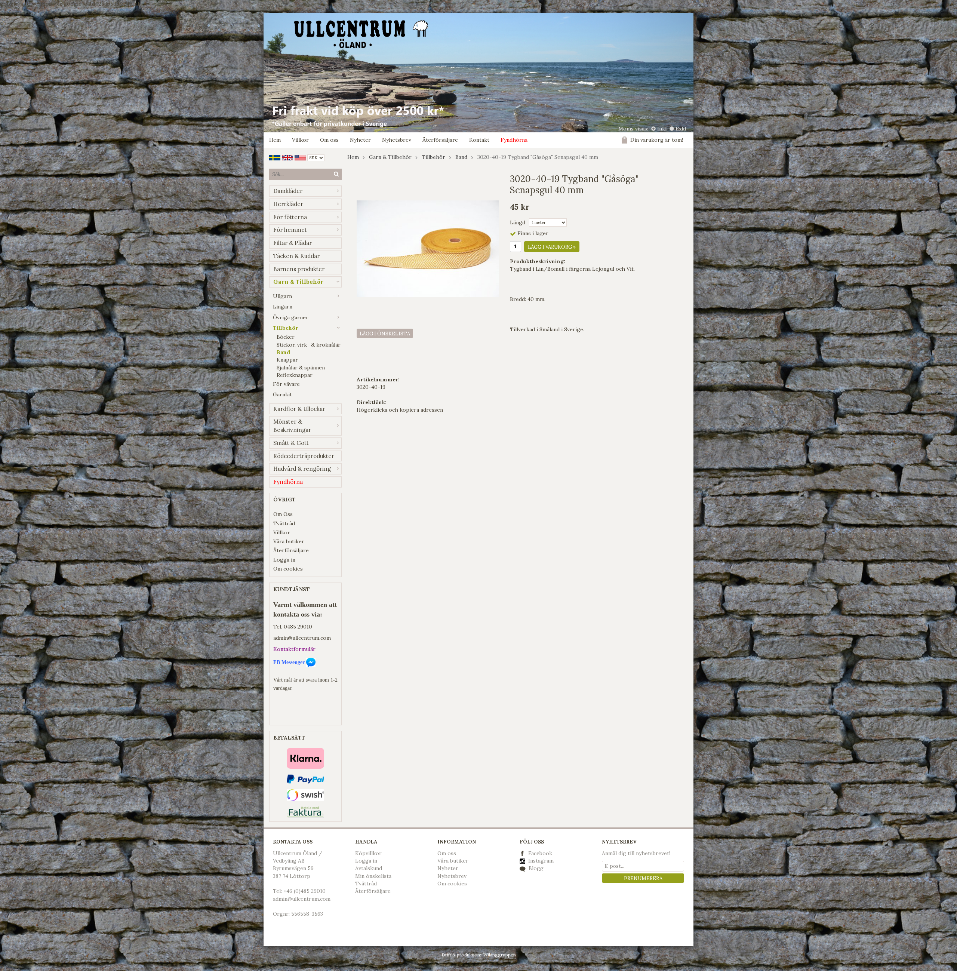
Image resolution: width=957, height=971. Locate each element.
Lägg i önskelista (385, 334)
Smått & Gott (291, 442)
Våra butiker (288, 541)
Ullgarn (282, 296)
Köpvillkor (368, 853)
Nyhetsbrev (396, 139)
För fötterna (290, 217)
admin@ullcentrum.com (302, 637)
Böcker (286, 337)
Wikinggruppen (499, 955)
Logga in (284, 559)
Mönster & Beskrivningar (292, 425)
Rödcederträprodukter (303, 456)
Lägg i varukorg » (552, 247)
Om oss (329, 139)
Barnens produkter (298, 269)
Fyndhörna (514, 139)
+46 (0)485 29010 (304, 891)
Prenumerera (643, 878)
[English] (287, 157)
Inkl (662, 128)
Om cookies (288, 568)
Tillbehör (285, 328)
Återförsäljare (440, 139)
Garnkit (282, 394)
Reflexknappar (295, 375)
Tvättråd (284, 523)
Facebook (540, 853)
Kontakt (479, 139)
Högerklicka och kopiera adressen (400, 409)
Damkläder (287, 190)
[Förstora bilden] (428, 248)
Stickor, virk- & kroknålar (309, 344)
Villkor (300, 139)
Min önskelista (373, 876)
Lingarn (282, 306)
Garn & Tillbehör (298, 281)
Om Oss (283, 514)
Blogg (535, 868)
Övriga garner (290, 317)
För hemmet (290, 229)
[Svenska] (274, 157)
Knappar (287, 359)
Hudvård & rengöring (302, 468)
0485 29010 (298, 626)
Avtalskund (368, 868)
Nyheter (360, 139)
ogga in (368, 860)
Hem (275, 139)
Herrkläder (288, 204)
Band (283, 352)
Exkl (681, 128)
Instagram (540, 860)
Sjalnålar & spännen (301, 367)
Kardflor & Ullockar (299, 408)
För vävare (286, 384)
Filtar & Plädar (292, 242)
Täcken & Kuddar (296, 255)
